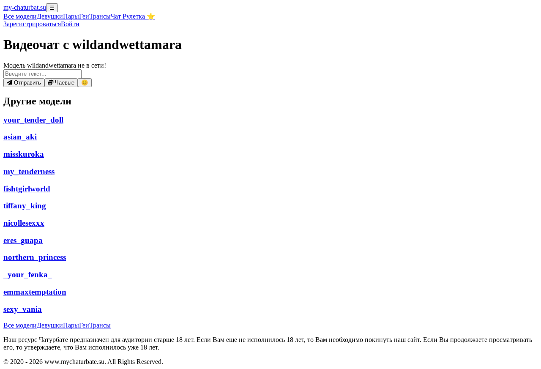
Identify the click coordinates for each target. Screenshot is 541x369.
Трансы (100, 16)
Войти (70, 23)
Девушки (50, 16)
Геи (84, 16)
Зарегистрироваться (32, 23)
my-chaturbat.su (24, 7)
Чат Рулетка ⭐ (133, 16)
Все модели (20, 325)
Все (20, 16)
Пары (71, 16)
